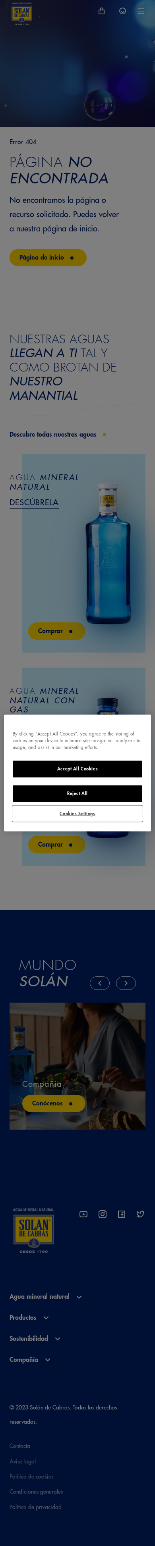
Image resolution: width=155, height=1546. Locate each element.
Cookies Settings (77, 813)
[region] (77, 773)
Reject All (77, 793)
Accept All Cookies (77, 768)
